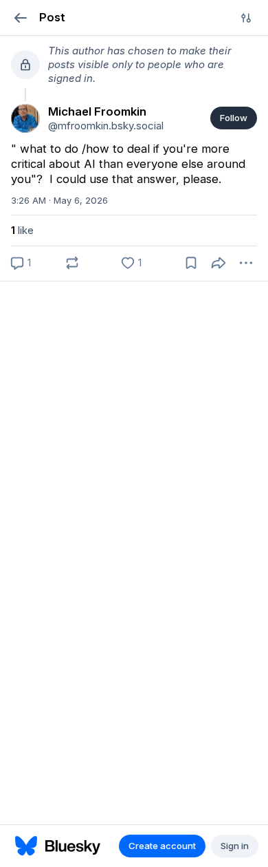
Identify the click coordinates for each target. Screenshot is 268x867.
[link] (25, 118)
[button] (20, 17)
